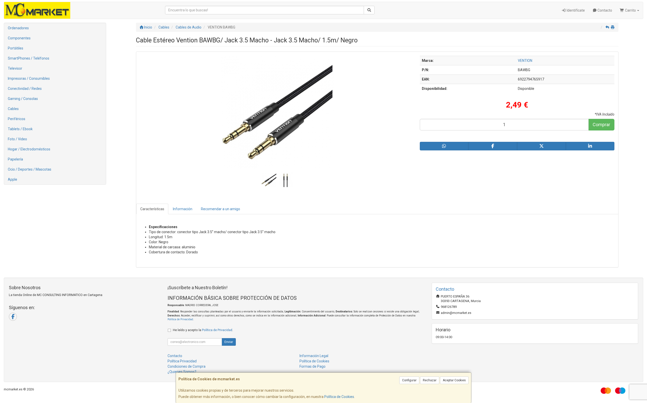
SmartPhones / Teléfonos (28, 58)
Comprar (601, 124)
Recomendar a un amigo (220, 209)
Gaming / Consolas (23, 99)
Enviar (228, 342)
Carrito (630, 10)
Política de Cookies (339, 397)
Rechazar (429, 380)
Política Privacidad (182, 361)
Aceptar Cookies (454, 380)
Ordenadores (18, 28)
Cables (13, 109)
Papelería (15, 159)
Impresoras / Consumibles (29, 78)
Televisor (15, 68)
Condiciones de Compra (186, 366)
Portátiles (15, 48)
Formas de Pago (312, 366)
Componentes (19, 38)
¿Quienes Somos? (182, 372)
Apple (12, 179)
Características (152, 209)
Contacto (604, 10)
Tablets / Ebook (20, 129)
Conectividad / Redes (25, 89)
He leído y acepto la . (203, 330)
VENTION (525, 61)
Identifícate (575, 10)
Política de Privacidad (180, 319)
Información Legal (313, 356)
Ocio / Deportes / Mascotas (29, 169)
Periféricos (16, 119)
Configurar (409, 380)
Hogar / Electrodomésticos (29, 149)
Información (182, 209)
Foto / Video (17, 139)
